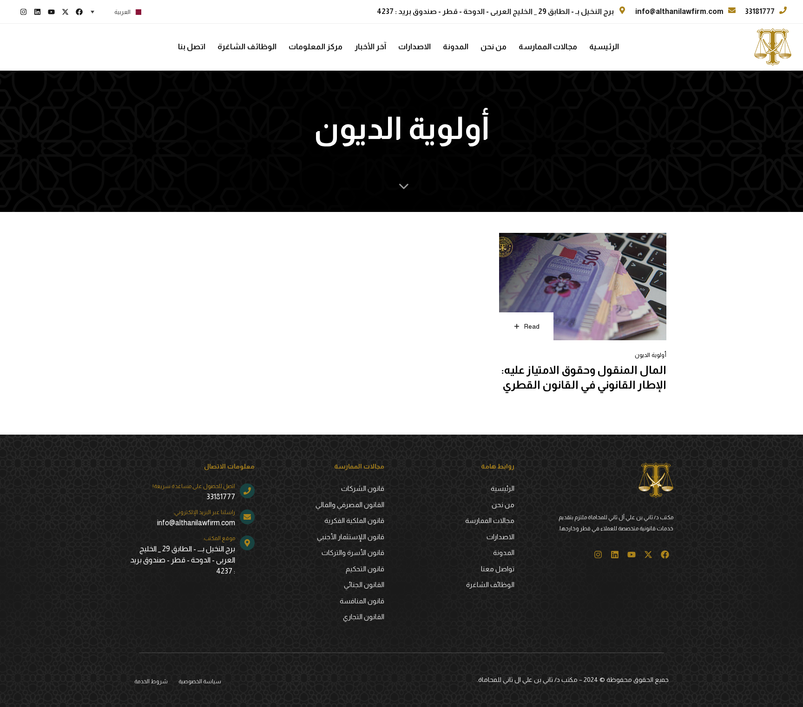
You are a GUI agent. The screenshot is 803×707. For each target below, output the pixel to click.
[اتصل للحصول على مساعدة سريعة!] (192, 492)
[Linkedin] (37, 12)
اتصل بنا (191, 46)
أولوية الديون (650, 354)
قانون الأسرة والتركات (353, 552)
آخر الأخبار (370, 46)
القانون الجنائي (364, 584)
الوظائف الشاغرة (246, 46)
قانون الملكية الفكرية (354, 520)
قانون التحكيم (365, 569)
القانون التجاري (363, 617)
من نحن (493, 46)
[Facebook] (79, 12)
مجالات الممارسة (548, 46)
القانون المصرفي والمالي (350, 505)
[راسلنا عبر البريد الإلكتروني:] (192, 519)
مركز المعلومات (315, 46)
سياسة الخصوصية (199, 681)
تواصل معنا (497, 569)
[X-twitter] (65, 12)
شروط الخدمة (151, 681)
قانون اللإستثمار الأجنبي (350, 537)
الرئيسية (604, 46)
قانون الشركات (362, 488)
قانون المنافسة (362, 601)
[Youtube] (51, 12)
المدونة (455, 46)
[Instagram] (23, 12)
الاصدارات (414, 46)
